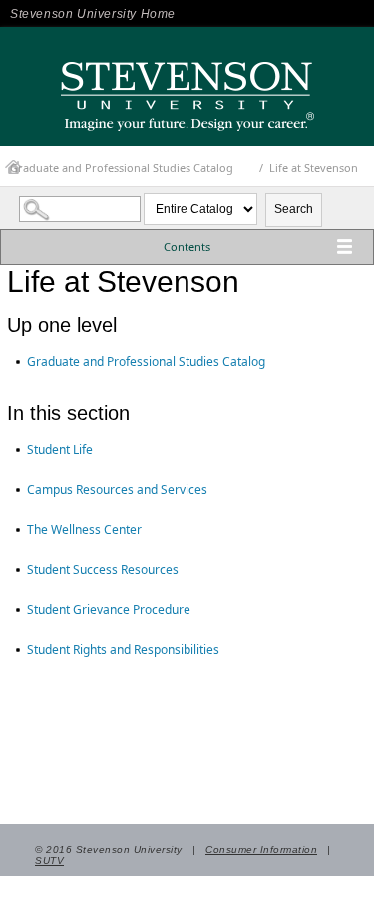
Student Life (60, 449)
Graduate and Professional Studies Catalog (121, 167)
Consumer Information (261, 849)
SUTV (49, 860)
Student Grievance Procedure (108, 609)
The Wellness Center (84, 529)
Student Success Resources (103, 569)
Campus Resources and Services (117, 489)
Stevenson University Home (93, 14)
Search (293, 209)
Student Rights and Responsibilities (123, 649)
